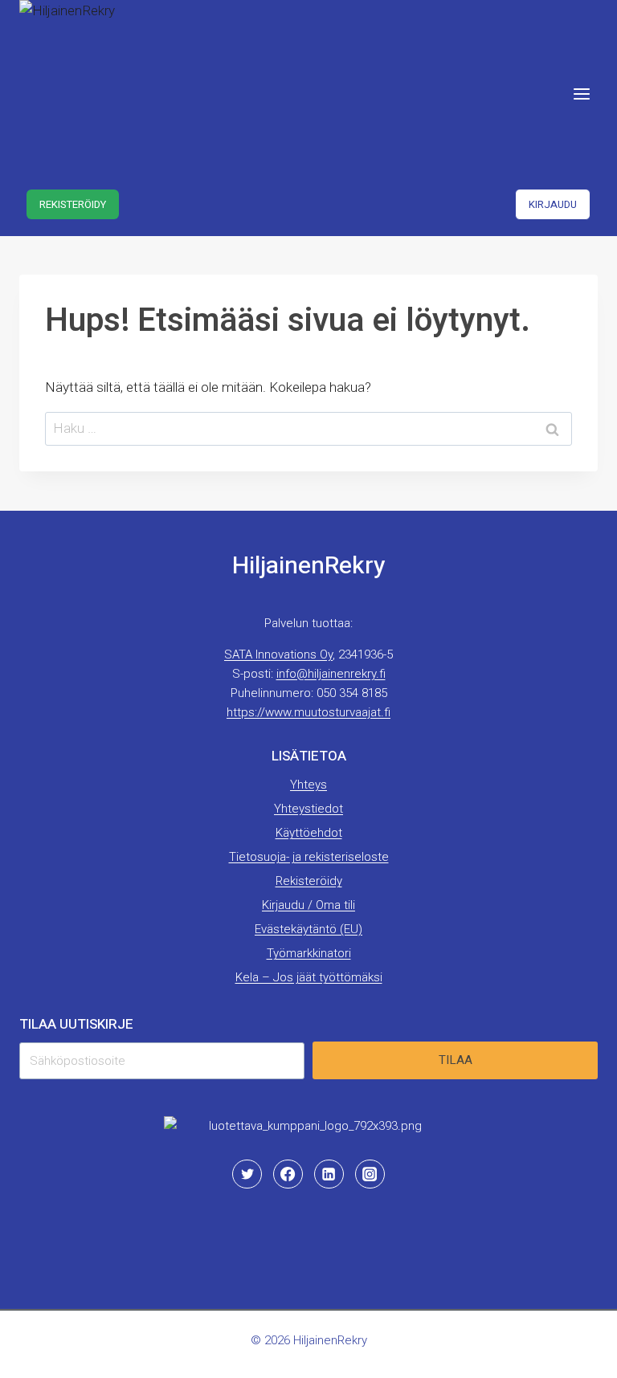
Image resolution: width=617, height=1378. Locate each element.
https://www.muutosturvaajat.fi (308, 712)
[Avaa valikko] (581, 94)
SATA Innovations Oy (278, 654)
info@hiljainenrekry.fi (331, 674)
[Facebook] (287, 1174)
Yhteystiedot (308, 808)
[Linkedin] (328, 1174)
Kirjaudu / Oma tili (308, 905)
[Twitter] (246, 1174)
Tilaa (455, 1060)
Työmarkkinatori (309, 953)
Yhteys (308, 784)
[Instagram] (369, 1174)
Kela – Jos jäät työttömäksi (308, 977)
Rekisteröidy (72, 204)
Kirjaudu (553, 204)
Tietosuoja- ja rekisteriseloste (309, 857)
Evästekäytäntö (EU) (308, 929)
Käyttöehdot (309, 833)
